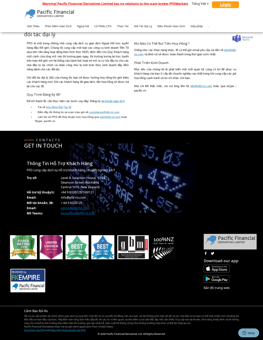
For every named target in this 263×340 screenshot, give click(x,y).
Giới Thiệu (33, 26)
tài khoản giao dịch (113, 101)
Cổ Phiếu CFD (102, 26)
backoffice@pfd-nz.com (78, 213)
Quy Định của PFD (34, 330)
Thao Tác (123, 26)
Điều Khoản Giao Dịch (171, 26)
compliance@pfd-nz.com (104, 112)
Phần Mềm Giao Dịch (58, 26)
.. (208, 26)
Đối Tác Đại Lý (143, 26)
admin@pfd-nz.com (75, 208)
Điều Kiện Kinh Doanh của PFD (68, 330)
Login (225, 4)
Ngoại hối (83, 26)
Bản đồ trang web (217, 288)
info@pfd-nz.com (110, 116)
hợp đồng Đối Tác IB (58, 107)
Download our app (221, 260)
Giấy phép (196, 26)
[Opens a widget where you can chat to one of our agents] (248, 333)
